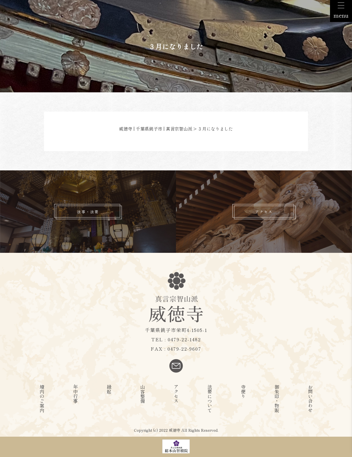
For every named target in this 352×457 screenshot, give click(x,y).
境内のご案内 (41, 398)
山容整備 (142, 393)
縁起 (109, 389)
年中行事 (75, 393)
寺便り (243, 391)
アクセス (264, 211)
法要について (209, 398)
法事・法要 (88, 211)
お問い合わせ (310, 398)
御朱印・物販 (276, 398)
